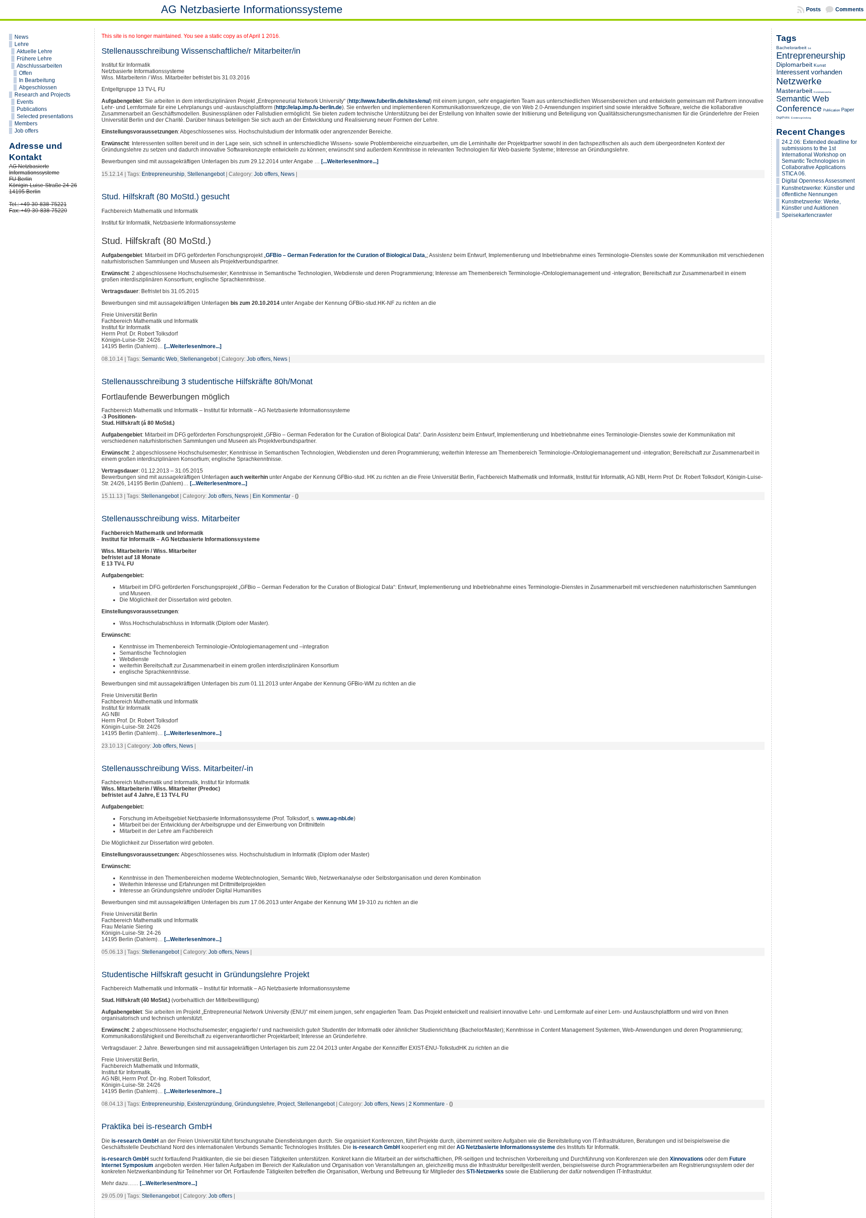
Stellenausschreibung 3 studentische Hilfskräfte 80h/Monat (207, 381)
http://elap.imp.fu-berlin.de (309, 107)
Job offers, (267, 174)
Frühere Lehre (34, 58)
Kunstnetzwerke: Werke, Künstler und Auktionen (811, 204)
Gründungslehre (255, 1104)
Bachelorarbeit (791, 47)
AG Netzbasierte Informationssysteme (251, 9)
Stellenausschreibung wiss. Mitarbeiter (170, 518)
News (21, 37)
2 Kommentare (427, 1104)
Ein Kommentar (271, 496)
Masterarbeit (794, 90)
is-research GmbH (135, 1141)
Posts (813, 9)
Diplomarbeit (794, 64)
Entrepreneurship (163, 174)
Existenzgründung (209, 1104)
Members (25, 123)
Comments (849, 9)
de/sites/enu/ (413, 101)
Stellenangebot (206, 174)
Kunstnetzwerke (822, 92)
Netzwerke (799, 81)
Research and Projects (42, 95)
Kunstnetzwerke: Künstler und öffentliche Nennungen (818, 191)
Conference (799, 108)
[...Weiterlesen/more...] (349, 161)
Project (286, 1104)
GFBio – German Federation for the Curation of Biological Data (345, 255)
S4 (809, 48)
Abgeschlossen (38, 87)
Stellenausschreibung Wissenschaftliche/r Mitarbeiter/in (200, 50)
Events (25, 102)
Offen (25, 73)
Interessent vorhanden (809, 72)
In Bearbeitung (37, 80)
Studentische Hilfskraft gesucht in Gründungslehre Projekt (205, 974)
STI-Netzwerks (485, 1171)
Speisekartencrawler (807, 215)
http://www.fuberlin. (373, 101)
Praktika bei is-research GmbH (156, 1126)
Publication (831, 110)
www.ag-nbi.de (335, 818)
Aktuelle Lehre (34, 51)
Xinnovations (686, 1159)
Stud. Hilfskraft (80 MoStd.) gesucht (165, 196)
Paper (847, 109)
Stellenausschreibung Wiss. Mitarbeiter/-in (177, 768)
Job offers (26, 131)
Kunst (820, 65)
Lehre (21, 44)
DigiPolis (783, 117)
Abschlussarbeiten (39, 66)
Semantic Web (159, 359)
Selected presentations (45, 116)
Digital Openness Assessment (818, 181)
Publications (32, 109)
